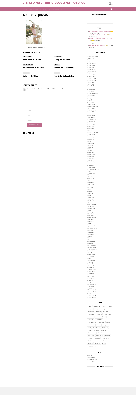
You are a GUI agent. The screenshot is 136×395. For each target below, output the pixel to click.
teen (98, 346)
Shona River (91, 256)
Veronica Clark (28, 64)
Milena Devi (91, 221)
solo (104, 343)
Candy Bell (91, 112)
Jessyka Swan (92, 167)
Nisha (89, 240)
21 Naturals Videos (93, 56)
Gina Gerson (91, 158)
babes (110, 306)
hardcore (105, 327)
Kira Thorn (91, 186)
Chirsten (90, 130)
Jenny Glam (91, 165)
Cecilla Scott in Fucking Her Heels (98, 35)
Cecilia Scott (91, 121)
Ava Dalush (91, 102)
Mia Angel (91, 215)
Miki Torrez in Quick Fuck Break (97, 45)
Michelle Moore (92, 217)
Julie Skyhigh (91, 173)
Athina (90, 100)
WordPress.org (92, 361)
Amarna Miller (92, 75)
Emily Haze (91, 151)
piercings (97, 338)
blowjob (106, 311)
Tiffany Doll (58, 56)
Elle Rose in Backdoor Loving (96, 42)
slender (91, 343)
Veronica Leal (92, 292)
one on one (100, 335)
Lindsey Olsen (92, 201)
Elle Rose (90, 149)
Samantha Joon (92, 249)
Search (111, 9)
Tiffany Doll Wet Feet (62, 59)
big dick (98, 309)
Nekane (90, 236)
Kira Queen (91, 184)
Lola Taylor (91, 206)
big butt (91, 309)
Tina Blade (91, 278)
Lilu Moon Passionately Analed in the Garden (100, 38)
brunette (91, 317)
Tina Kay (90, 280)
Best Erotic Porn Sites (55, 9)
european (101, 322)
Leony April (91, 197)
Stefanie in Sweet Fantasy (64, 68)
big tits (104, 309)
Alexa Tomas (91, 65)
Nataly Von (91, 234)
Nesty (89, 238)
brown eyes (108, 314)
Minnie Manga (92, 225)
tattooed (91, 346)
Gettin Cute (91, 156)
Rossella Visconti (92, 245)
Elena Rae (91, 147)
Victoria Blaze (92, 295)
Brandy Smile (91, 108)
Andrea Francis (92, 80)
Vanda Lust (91, 286)
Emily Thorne (91, 152)
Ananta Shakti (92, 78)
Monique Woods (92, 228)
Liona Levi (91, 202)
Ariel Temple (91, 95)
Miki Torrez (91, 219)
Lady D (90, 189)
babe (104, 306)
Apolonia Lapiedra (93, 93)
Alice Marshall (92, 71)
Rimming (99, 341)
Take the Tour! (33, 9)
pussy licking (106, 338)
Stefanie (56, 64)
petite (90, 338)
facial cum (91, 325)
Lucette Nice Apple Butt (32, 59)
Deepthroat (99, 319)
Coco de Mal (91, 138)
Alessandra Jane (92, 62)
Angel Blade (91, 82)
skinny (105, 341)
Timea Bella (91, 277)
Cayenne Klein (92, 119)
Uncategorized (92, 284)
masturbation (92, 333)
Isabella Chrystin (92, 162)
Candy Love (91, 113)
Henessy (90, 160)
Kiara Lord (91, 182)
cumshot (91, 319)
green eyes (97, 327)
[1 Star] (23, 47)
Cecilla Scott (91, 123)
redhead (91, 341)
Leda (89, 195)
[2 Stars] (24, 47)
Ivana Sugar (91, 164)
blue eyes (99, 314)
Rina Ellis (90, 243)
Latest (110, 5)
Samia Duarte (91, 251)
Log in (90, 355)
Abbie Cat (91, 58)
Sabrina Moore (92, 247)
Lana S (90, 191)
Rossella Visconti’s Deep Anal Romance (99, 31)
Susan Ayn (91, 264)
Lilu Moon (91, 199)
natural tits (91, 335)
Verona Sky (91, 288)
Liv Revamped (92, 204)
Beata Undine (91, 104)
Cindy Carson (91, 134)
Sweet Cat (91, 267)
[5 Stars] (26, 47)
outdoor (108, 335)
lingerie (104, 330)
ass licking (97, 306)
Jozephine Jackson (93, 169)
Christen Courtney (93, 132)
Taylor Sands (91, 271)
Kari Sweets (91, 175)
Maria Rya (91, 212)
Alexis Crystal (91, 69)
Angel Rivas (91, 84)
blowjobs (91, 314)
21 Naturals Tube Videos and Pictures (54, 3)
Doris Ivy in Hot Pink (30, 76)
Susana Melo (91, 266)
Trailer (90, 282)
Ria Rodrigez (91, 241)
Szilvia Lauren (92, 269)
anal (90, 306)
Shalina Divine (91, 254)
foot (90, 327)
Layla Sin (90, 193)
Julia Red (57, 73)
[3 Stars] (25, 47)
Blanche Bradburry (93, 106)
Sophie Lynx (91, 260)
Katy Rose (91, 178)
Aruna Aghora (92, 97)
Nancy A (90, 230)
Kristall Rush (91, 188)
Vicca (89, 293)
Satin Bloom (91, 253)
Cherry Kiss (91, 128)
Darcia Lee (91, 139)
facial (108, 322)
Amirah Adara (92, 76)
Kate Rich (90, 177)
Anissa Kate (91, 89)
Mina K (90, 223)
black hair (91, 311)
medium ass (102, 333)
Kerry (89, 180)
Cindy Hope (91, 136)
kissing (97, 330)
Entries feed (91, 357)
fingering (106, 325)
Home (25, 9)
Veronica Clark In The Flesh (33, 68)
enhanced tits (92, 322)
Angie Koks (91, 88)
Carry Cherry (91, 115)
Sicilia (89, 258)
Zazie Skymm (92, 297)
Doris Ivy (26, 73)
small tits (98, 343)
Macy (89, 210)
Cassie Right (91, 117)
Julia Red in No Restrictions (64, 76)
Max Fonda (91, 214)
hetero (90, 330)
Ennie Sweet (91, 154)
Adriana (90, 60)
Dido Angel (91, 143)
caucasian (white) (101, 317)
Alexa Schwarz (92, 63)
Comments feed (92, 359)
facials (99, 325)
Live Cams (43, 9)
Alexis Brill (91, 67)
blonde (99, 311)
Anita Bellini (91, 91)
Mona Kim (91, 227)
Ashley (90, 99)
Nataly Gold (91, 232)
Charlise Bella (91, 125)
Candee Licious (92, 110)
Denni (89, 141)
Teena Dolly (91, 273)
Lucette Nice (27, 56)
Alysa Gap (91, 73)
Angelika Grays (92, 86)
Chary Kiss (91, 126)
